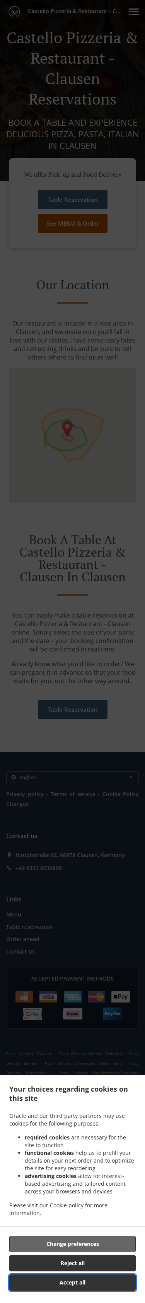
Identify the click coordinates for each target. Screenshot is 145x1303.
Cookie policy (67, 1205)
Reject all (73, 1263)
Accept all (72, 1282)
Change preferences (72, 1243)
